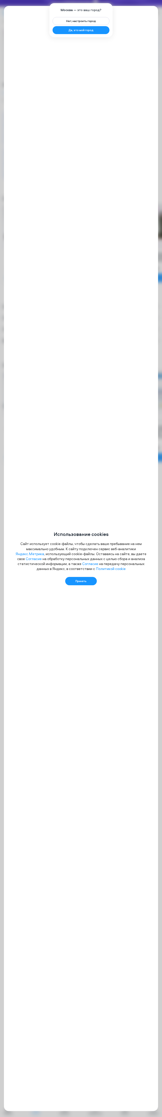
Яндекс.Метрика (30, 553)
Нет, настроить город (81, 21)
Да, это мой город (81, 30)
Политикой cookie (111, 568)
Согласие (34, 558)
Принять (81, 581)
